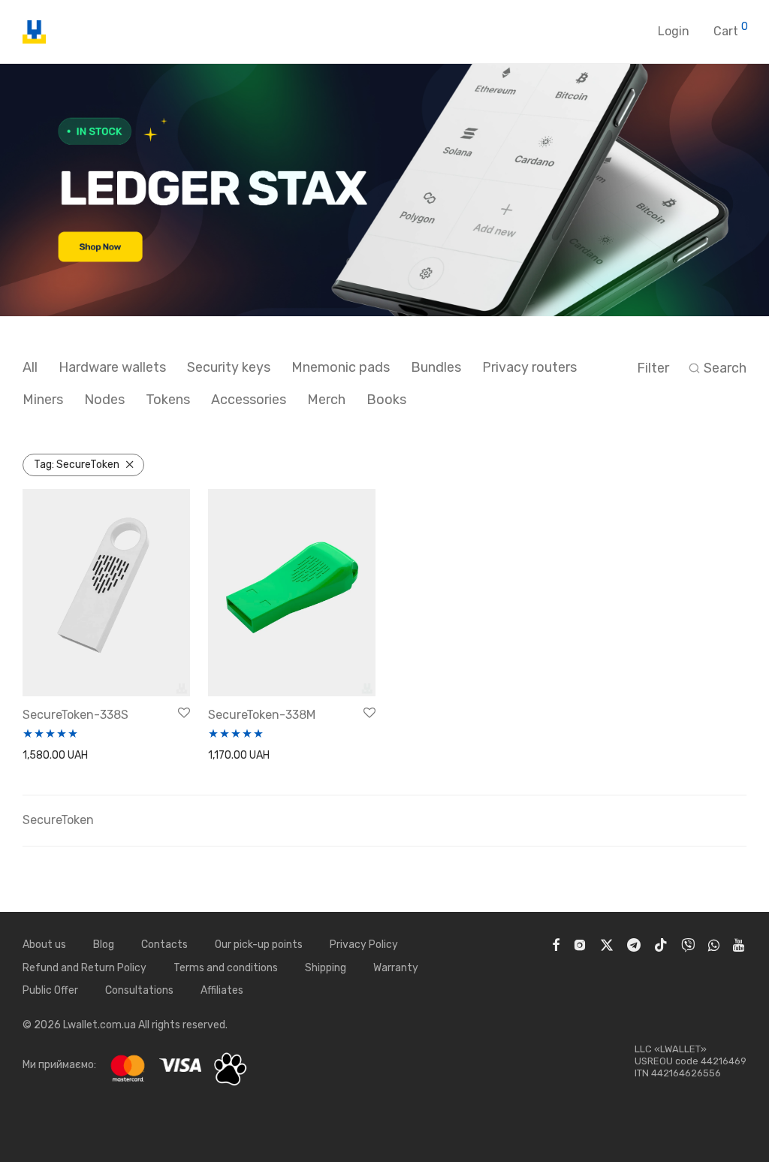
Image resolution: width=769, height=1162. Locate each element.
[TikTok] (661, 944)
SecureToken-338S (75, 715)
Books (386, 399)
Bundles (436, 367)
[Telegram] (634, 944)
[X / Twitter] (607, 944)
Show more (108, 756)
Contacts (164, 944)
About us (44, 944)
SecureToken (76, 464)
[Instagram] (580, 944)
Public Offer (50, 990)
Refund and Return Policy (84, 967)
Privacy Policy (364, 944)
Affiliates (222, 990)
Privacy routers (529, 367)
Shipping (325, 967)
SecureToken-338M (261, 715)
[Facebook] (555, 944)
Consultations (139, 990)
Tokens (168, 399)
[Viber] (688, 944)
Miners (43, 399)
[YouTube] (739, 944)
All (30, 367)
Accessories (248, 399)
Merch (326, 399)
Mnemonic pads (340, 367)
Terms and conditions (225, 967)
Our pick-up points (259, 944)
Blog (103, 944)
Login (673, 31)
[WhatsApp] (713, 944)
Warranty (395, 967)
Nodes (104, 399)
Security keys (228, 367)
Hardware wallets (112, 367)
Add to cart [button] (46, 756)
